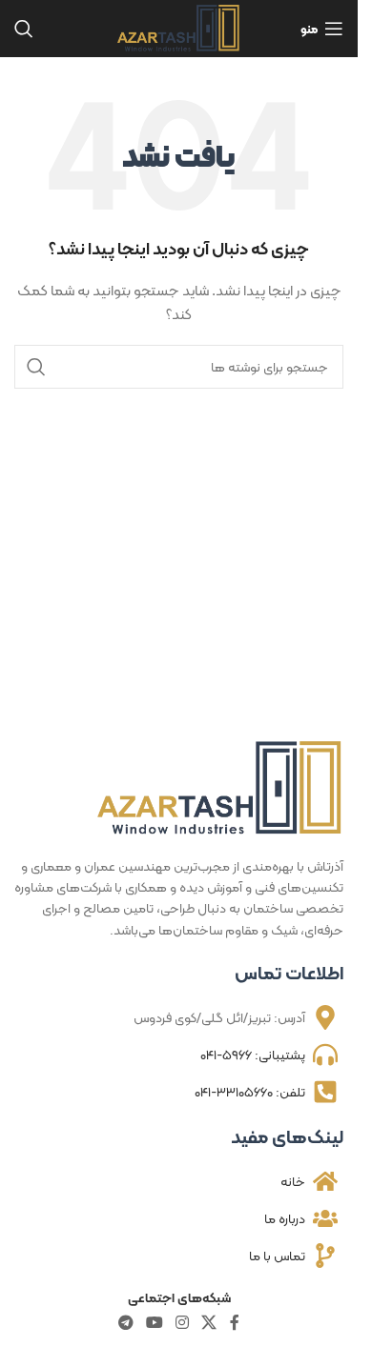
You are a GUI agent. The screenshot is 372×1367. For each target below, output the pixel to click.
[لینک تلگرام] (125, 1322)
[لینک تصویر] (220, 786)
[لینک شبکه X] (209, 1322)
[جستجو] (24, 29)
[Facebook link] (234, 1322)
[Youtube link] (154, 1322)
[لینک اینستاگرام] (183, 1322)
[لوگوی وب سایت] (178, 26)
